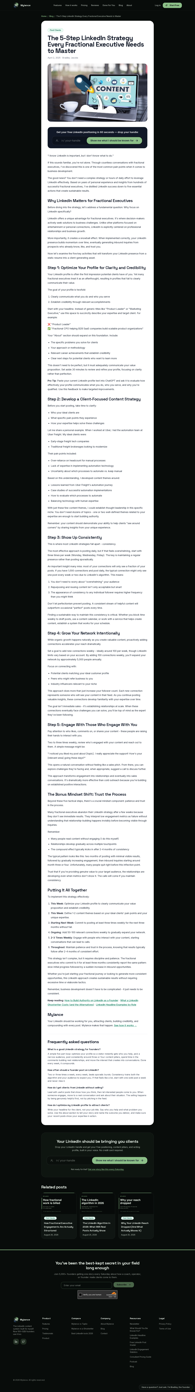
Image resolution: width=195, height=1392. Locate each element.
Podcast (133, 1361)
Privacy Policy (165, 1324)
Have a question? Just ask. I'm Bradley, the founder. (166, 1387)
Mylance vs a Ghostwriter (83, 1329)
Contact (104, 1333)
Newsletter (134, 1324)
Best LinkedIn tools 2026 (82, 1333)
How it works (71, 5)
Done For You (109, 5)
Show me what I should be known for (112, 140)
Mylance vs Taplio (79, 1324)
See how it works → (125, 1025)
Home (44, 16)
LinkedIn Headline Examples (138, 1336)
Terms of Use (165, 1329)
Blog (121, 5)
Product (45, 1338)
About (129, 5)
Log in (158, 5)
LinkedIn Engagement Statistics (139, 1350)
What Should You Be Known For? (139, 1329)
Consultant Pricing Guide (140, 1357)
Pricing (84, 5)
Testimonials (47, 1333)
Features (58, 5)
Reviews (95, 5)
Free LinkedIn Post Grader (138, 1343)
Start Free (174, 5)
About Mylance (107, 1324)
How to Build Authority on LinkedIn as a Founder (91, 1000)
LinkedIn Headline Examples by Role (116, 1004)
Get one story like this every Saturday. (106, 1169)
